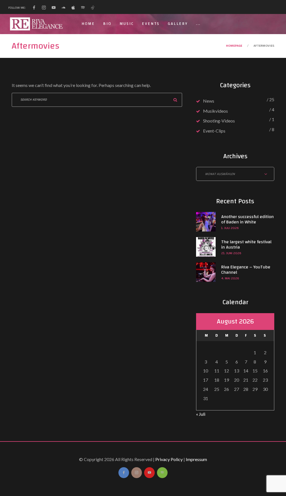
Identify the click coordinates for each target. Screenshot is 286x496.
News (208, 100)
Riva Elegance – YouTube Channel (245, 270)
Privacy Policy (169, 459)
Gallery (178, 23)
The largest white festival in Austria (246, 244)
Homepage (234, 45)
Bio (107, 23)
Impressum (196, 459)
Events (151, 23)
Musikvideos (215, 111)
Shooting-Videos (219, 120)
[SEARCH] (175, 100)
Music (127, 23)
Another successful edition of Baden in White (247, 219)
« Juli (200, 414)
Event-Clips (214, 130)
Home (88, 23)
